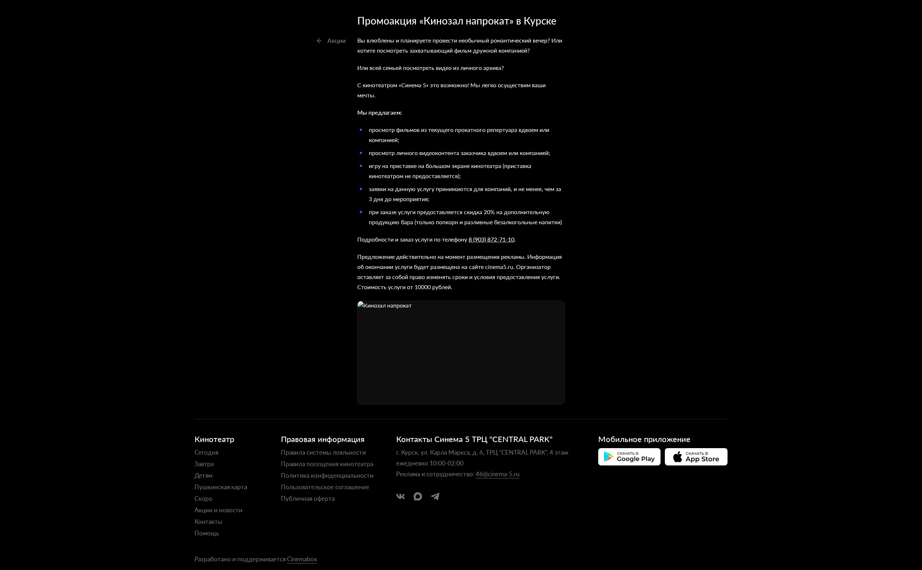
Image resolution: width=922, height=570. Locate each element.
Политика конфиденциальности (327, 475)
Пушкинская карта (220, 486)
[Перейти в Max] (417, 496)
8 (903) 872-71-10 (491, 239)
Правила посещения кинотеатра (327, 463)
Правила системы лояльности (323, 452)
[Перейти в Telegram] (435, 496)
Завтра (204, 463)
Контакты (208, 521)
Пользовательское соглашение (325, 486)
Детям (203, 475)
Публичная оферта (308, 498)
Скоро (203, 498)
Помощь (206, 533)
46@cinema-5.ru (497, 473)
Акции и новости (218, 509)
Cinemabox (302, 558)
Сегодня (206, 452)
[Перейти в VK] (400, 496)
